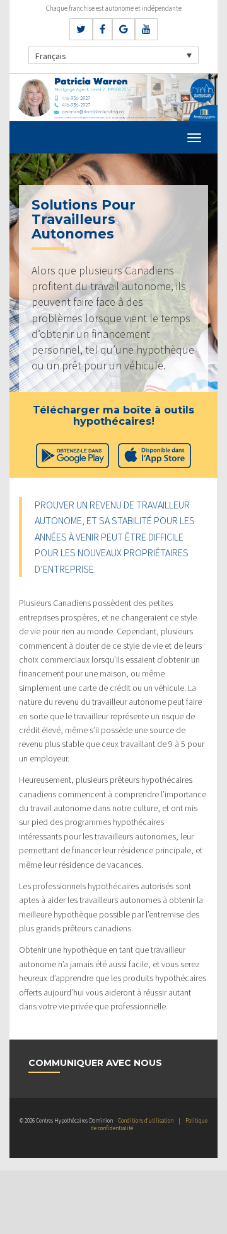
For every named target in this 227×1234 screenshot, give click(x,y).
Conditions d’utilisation (145, 1120)
